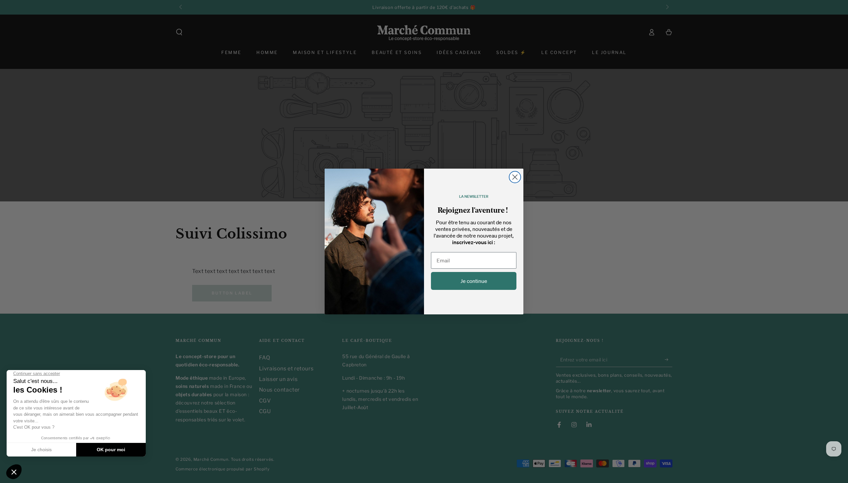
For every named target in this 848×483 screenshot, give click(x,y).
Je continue (473, 281)
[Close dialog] (515, 177)
